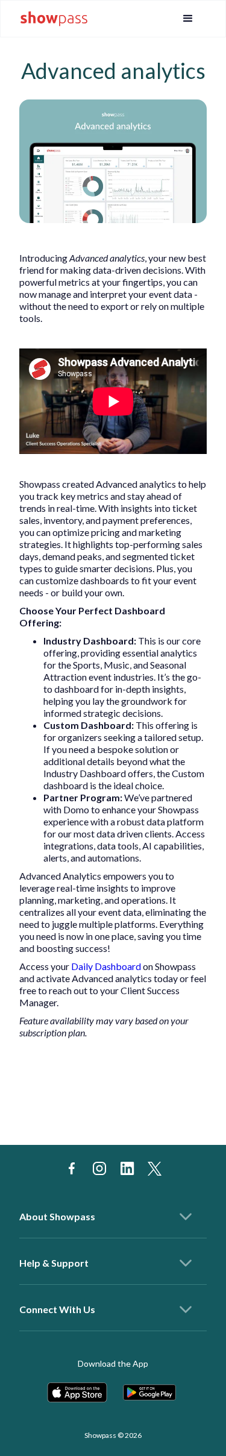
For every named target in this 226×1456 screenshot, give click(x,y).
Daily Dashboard (106, 966)
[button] (188, 19)
